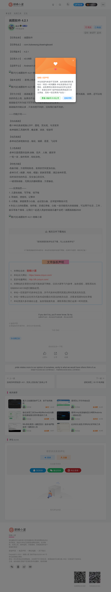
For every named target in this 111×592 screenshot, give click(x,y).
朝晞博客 (68, 98)
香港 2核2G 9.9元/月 (50, 98)
